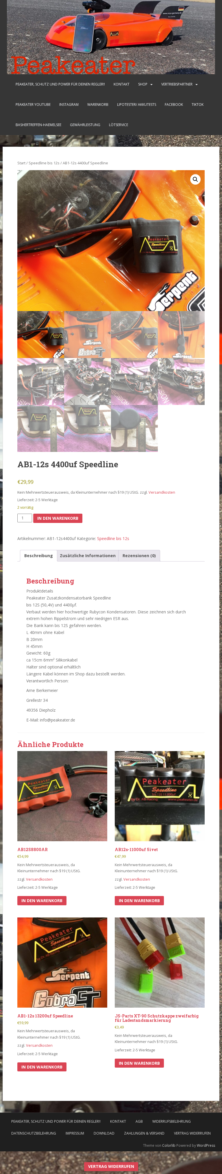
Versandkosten (162, 492)
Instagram (69, 104)
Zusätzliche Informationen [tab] (88, 555)
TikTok (198, 104)
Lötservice (118, 124)
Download (104, 1133)
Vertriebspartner (177, 84)
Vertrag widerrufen (192, 1133)
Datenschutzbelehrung (33, 1133)
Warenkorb (97, 104)
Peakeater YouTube (33, 104)
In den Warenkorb (57, 518)
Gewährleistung (85, 124)
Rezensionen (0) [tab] (139, 555)
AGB (139, 1121)
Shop (142, 84)
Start (21, 163)
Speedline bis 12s (44, 163)
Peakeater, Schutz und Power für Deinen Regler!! (60, 84)
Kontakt (122, 84)
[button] (195, 179)
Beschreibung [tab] (38, 555)
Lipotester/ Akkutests (136, 104)
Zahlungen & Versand (144, 1133)
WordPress (206, 1145)
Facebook (174, 104)
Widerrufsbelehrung (171, 1121)
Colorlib (168, 1145)
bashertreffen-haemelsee (38, 124)
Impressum (75, 1133)
